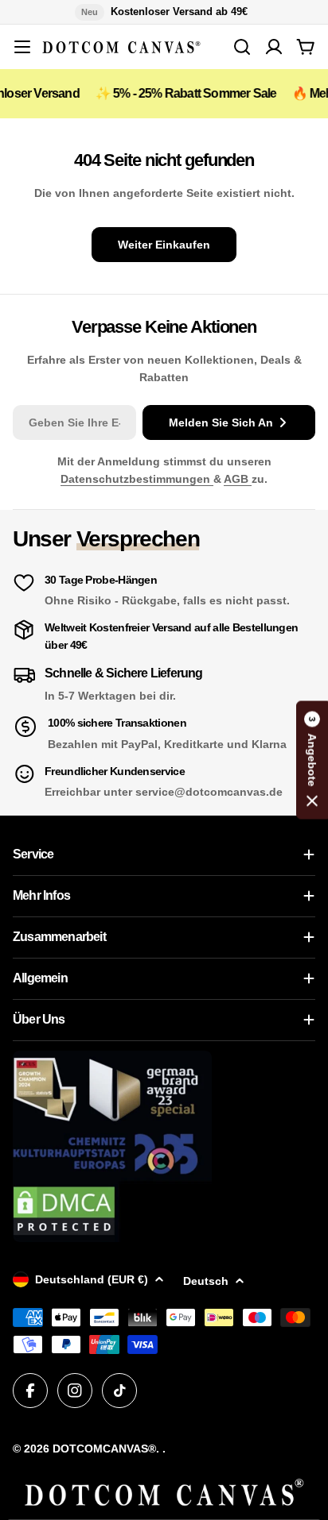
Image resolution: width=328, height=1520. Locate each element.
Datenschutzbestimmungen (137, 479)
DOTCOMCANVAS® (104, 1448)
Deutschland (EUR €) (91, 1279)
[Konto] (273, 46)
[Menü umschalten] (22, 46)
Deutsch (205, 1281)
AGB (238, 479)
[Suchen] (242, 46)
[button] (312, 760)
